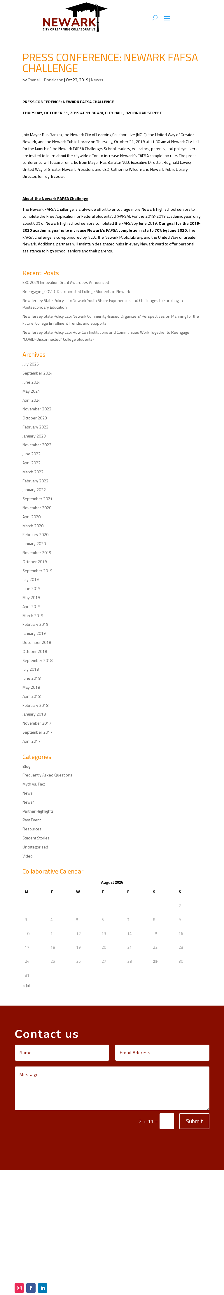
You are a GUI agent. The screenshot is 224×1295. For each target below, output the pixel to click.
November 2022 (36, 445)
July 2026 (30, 364)
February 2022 (35, 481)
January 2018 (34, 714)
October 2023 (34, 418)
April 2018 (31, 696)
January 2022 (34, 489)
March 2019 (32, 615)
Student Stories (36, 838)
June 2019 (31, 588)
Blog (26, 766)
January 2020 (34, 543)
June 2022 (31, 454)
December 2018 (36, 642)
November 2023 (36, 409)
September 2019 (37, 570)
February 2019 (35, 624)
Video (27, 856)
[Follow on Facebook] (31, 1288)
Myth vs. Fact (33, 784)
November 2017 (36, 723)
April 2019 (31, 606)
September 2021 (37, 498)
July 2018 (30, 669)
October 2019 (34, 561)
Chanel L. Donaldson (45, 80)
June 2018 (31, 678)
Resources (31, 829)
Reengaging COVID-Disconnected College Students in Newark (76, 291)
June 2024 (31, 382)
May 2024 (31, 391)
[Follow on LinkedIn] (42, 1288)
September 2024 (37, 373)
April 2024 (31, 400)
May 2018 (31, 687)
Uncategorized (35, 847)
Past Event (31, 820)
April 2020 (31, 517)
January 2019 (34, 633)
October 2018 (34, 651)
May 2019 (31, 597)
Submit (194, 1121)
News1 (97, 80)
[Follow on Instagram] (19, 1288)
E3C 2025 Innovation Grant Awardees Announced (65, 282)
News (27, 793)
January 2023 (34, 436)
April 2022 (31, 463)
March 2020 (32, 526)
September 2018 (37, 660)
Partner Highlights (38, 811)
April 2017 (31, 741)
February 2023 (35, 427)
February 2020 (35, 534)
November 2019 (36, 552)
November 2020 (36, 508)
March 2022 (32, 472)
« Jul (26, 986)
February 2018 (35, 705)
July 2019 (30, 579)
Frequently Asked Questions (47, 775)
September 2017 (37, 732)
